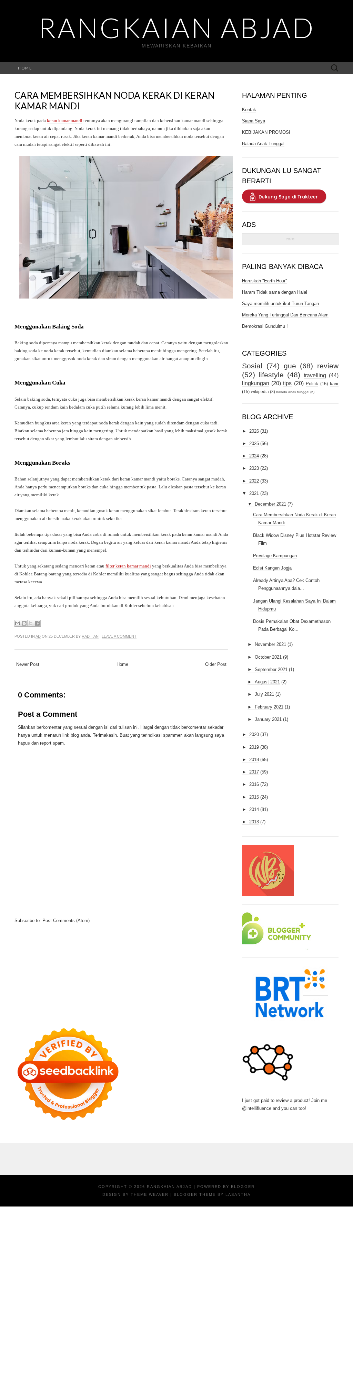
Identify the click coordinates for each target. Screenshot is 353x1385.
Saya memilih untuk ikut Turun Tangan (280, 303)
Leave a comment (119, 636)
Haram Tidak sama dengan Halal (274, 292)
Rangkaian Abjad (176, 27)
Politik (312, 383)
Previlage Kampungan (275, 555)
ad (38, 636)
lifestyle (271, 375)
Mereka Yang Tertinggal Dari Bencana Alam (285, 314)
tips (287, 383)
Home (25, 68)
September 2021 (271, 669)
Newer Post (27, 664)
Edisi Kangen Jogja (272, 568)
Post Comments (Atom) (66, 920)
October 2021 (268, 657)
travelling (315, 375)
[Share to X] (30, 623)
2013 (254, 821)
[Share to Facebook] (37, 623)
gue (290, 366)
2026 (254, 431)
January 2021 (268, 719)
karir (334, 383)
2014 (254, 809)
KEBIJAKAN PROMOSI (266, 132)
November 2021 (270, 644)
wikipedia (260, 391)
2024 (254, 455)
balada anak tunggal (292, 392)
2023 (254, 468)
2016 (254, 784)
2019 (254, 747)
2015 (254, 797)
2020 (254, 734)
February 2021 (269, 707)
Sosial (252, 366)
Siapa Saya (253, 120)
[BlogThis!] (24, 623)
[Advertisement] (121, 972)
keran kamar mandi (64, 120)
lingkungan (255, 383)
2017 (254, 772)
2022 (254, 481)
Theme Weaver (150, 1194)
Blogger (243, 1186)
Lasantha (238, 1194)
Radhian (90, 636)
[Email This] (17, 623)
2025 (254, 443)
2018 (254, 759)
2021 (254, 493)
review (328, 366)
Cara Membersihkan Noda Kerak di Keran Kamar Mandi (114, 100)
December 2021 (270, 504)
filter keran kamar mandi (128, 566)
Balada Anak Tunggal (263, 143)
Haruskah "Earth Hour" (264, 280)
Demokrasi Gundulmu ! (265, 326)
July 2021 (264, 694)
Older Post (215, 664)
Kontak (249, 109)
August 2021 (267, 681)
